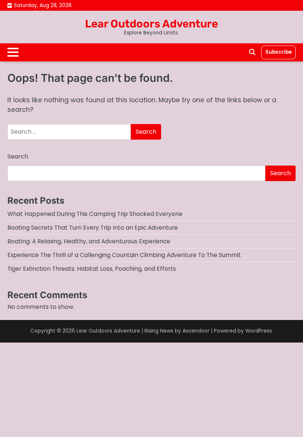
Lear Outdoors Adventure (151, 23)
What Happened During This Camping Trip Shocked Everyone (95, 214)
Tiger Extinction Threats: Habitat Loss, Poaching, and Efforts (91, 269)
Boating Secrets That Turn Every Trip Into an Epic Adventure (92, 227)
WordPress (258, 330)
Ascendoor (196, 330)
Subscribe (278, 52)
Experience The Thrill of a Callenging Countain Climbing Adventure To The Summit (124, 255)
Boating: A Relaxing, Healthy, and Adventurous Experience (88, 241)
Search (17, 156)
